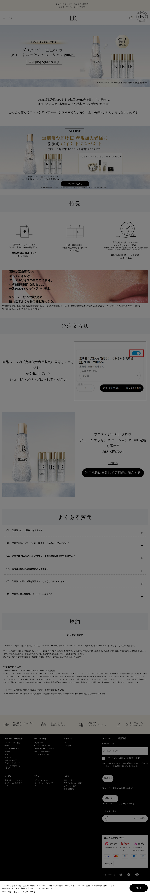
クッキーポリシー (30, 892)
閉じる (138, 888)
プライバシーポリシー (11, 892)
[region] (75, 888)
